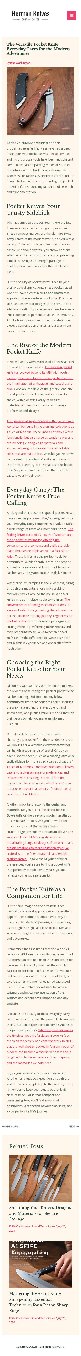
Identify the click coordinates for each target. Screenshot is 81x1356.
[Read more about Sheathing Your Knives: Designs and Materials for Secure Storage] (40, 1178)
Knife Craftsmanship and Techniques (32, 1226)
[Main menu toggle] (71, 15)
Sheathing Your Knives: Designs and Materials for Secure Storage (40, 1213)
